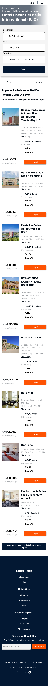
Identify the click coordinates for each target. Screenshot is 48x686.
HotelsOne (22, 662)
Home (4, 8)
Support (24, 619)
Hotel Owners (24, 600)
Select (35, 162)
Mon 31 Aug (14, 48)
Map (24, 82)
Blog (24, 582)
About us (24, 595)
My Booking (24, 624)
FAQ (24, 605)
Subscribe (39, 646)
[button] (23, 3)
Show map (25, 136)
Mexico (14, 8)
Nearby (39, 82)
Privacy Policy (16, 667)
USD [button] (32, 3)
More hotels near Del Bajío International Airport (23, 99)
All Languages (24, 629)
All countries (24, 577)
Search (24, 69)
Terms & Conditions (32, 667)
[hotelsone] (12, 2)
